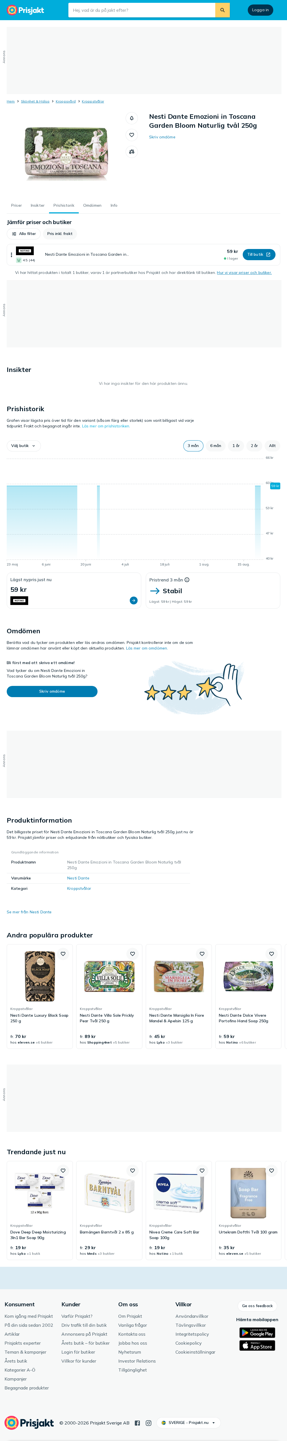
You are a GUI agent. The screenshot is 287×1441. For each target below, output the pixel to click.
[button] (132, 118)
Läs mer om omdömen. (147, 648)
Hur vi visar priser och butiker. (244, 272)
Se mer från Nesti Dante (29, 911)
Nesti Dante (78, 878)
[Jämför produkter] (132, 152)
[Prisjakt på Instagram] (148, 1422)
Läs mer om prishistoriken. (106, 426)
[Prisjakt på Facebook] (137, 1422)
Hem (11, 101)
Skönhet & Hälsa (35, 101)
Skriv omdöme (162, 136)
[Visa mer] (11, 254)
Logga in (260, 9)
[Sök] (222, 10)
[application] (143, 512)
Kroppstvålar (93, 101)
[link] (40, 996)
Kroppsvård (66, 101)
